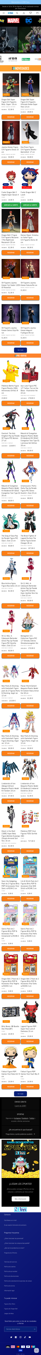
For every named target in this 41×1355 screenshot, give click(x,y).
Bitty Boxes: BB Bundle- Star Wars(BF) (11, 1027)
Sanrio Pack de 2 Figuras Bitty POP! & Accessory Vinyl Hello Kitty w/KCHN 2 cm (29, 932)
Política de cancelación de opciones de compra (18, 1281)
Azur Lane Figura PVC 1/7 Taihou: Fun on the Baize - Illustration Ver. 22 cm (29, 389)
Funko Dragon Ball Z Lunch (28, 193)
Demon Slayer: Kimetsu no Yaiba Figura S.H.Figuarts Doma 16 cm (29, 239)
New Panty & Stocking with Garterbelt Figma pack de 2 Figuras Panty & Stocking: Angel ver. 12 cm (11, 691)
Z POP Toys (22, 1354)
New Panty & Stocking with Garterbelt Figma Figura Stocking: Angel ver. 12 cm (10, 739)
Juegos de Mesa (9, 1313)
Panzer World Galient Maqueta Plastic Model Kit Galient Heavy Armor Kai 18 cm (30, 689)
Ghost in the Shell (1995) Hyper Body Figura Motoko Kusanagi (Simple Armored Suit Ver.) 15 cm (11, 836)
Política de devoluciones (11, 1276)
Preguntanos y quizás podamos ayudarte (19, 1134)
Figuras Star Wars (9, 1304)
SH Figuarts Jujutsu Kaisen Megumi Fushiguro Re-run (28, 330)
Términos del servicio (10, 1262)
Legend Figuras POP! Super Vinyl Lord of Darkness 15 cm (28, 1028)
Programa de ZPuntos (10, 1253)
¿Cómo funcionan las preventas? (13, 1238)
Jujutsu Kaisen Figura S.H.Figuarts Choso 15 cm (10, 149)
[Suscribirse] (34, 1329)
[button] (3, 13)
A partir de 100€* (20, 1106)
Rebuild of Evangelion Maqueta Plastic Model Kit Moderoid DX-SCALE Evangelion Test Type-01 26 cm (11, 491)
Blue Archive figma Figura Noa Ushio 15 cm (11, 584)
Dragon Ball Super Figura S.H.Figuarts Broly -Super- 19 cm (9, 102)
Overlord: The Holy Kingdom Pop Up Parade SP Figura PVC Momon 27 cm (11, 437)
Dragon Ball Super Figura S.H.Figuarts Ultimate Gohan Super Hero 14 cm (29, 103)
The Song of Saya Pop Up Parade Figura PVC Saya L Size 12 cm (10, 538)
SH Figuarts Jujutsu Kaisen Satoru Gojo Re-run (10, 330)
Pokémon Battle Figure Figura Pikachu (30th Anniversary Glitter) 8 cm (10, 389)
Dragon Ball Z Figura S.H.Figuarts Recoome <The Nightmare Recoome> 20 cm (10, 239)
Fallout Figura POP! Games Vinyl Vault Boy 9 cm (30, 1074)
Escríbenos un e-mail (10, 1220)
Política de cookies (9, 1267)
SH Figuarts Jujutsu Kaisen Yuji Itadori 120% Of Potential (11, 285)
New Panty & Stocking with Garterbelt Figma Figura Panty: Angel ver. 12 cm (29, 739)
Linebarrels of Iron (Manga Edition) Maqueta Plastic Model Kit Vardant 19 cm (10, 787)
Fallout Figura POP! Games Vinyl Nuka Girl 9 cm (11, 1074)
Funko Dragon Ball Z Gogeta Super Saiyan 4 (10, 193)
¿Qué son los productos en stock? (14, 1248)
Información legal (9, 1291)
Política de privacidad (10, 1271)
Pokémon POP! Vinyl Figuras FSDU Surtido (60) (29, 833)
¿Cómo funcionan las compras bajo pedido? (17, 1243)
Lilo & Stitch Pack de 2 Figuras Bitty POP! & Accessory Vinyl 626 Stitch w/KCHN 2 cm (29, 885)
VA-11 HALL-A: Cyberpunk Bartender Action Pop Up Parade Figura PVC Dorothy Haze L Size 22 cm (10, 641)
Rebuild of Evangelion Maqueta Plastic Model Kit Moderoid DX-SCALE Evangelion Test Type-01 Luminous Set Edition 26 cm (30, 439)
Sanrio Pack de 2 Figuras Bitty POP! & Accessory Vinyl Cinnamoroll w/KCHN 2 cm (10, 934)
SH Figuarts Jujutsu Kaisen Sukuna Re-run (29, 284)
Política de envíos (9, 1286)
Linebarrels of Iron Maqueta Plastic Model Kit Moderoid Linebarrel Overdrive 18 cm (29, 787)
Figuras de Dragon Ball (11, 1309)
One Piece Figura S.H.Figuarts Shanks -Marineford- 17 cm (29, 149)
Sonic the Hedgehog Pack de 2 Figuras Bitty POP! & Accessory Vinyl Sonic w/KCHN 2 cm (10, 885)
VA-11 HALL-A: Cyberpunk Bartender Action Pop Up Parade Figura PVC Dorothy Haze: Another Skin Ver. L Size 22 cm (29, 589)
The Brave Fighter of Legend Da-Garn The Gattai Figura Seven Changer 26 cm (28, 539)
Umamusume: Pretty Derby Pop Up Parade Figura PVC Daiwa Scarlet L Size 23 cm (29, 489)
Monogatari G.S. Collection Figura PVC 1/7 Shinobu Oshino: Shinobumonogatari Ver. (29, 639)
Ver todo (20, 350)
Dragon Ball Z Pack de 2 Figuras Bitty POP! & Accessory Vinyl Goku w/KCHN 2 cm (30, 982)
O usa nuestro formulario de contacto (15, 1225)
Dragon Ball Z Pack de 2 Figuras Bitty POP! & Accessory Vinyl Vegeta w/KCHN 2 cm (11, 982)
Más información (20, 1199)
